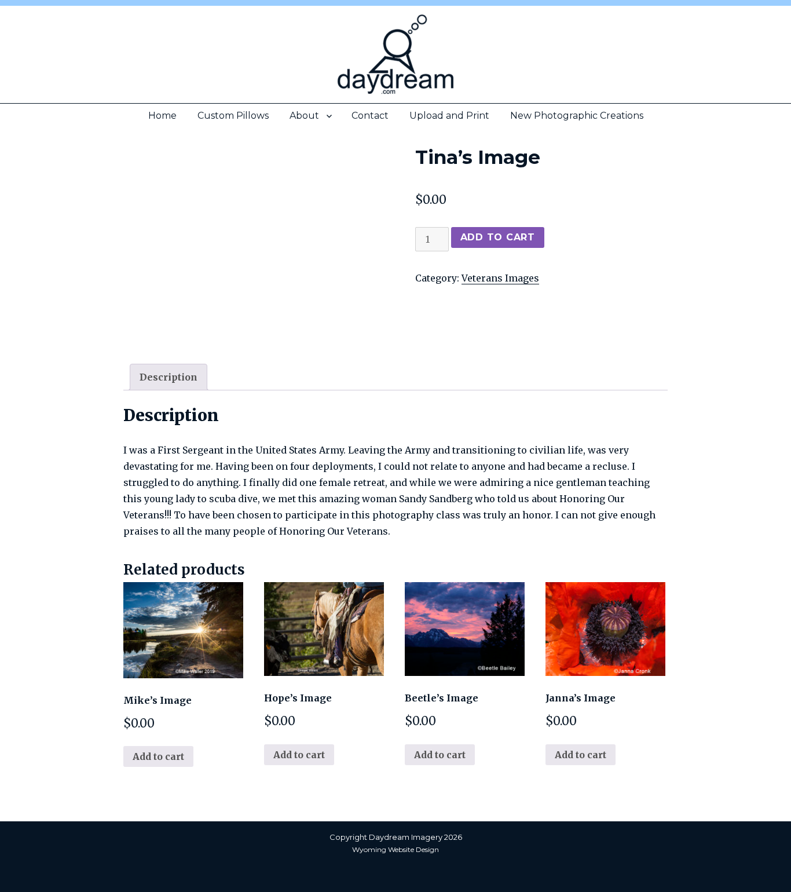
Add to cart (497, 237)
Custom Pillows (233, 115)
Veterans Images (500, 278)
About (304, 115)
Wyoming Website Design (395, 849)
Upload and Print (449, 115)
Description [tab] (168, 377)
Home (162, 115)
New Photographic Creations (576, 115)
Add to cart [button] (158, 756)
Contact (370, 115)
